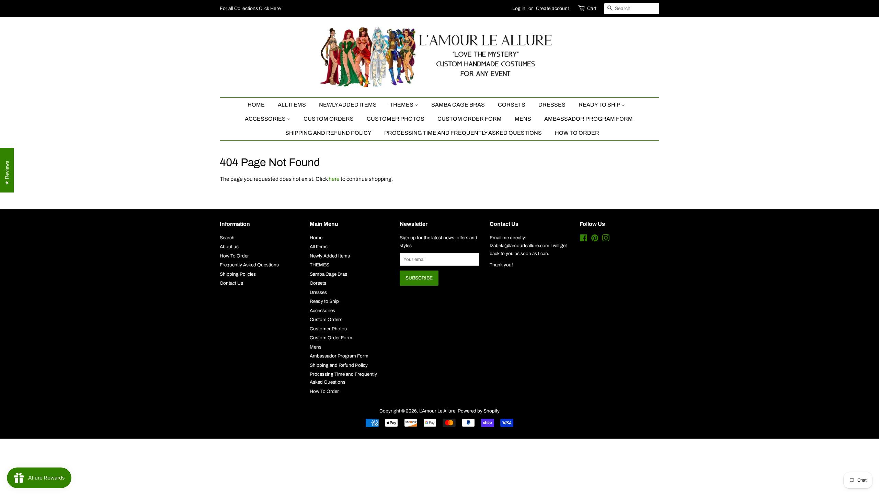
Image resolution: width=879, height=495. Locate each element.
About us (229, 246)
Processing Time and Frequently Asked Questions (463, 133)
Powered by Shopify (479, 411)
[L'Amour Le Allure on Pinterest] (594, 239)
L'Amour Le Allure (437, 411)
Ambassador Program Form (588, 119)
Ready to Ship (600, 105)
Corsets (511, 105)
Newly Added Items (348, 105)
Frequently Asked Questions (249, 264)
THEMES (402, 105)
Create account (552, 8)
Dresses (552, 105)
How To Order (577, 133)
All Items (292, 105)
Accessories (266, 119)
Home (256, 105)
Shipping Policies (238, 274)
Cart (591, 8)
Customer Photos (395, 119)
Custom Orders (329, 119)
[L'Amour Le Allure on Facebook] (583, 239)
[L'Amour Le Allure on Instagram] (605, 239)
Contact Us (231, 283)
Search (227, 237)
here (334, 179)
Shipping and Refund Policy (328, 133)
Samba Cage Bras (458, 105)
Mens (523, 119)
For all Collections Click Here (250, 8)
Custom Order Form (469, 119)
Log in (518, 8)
